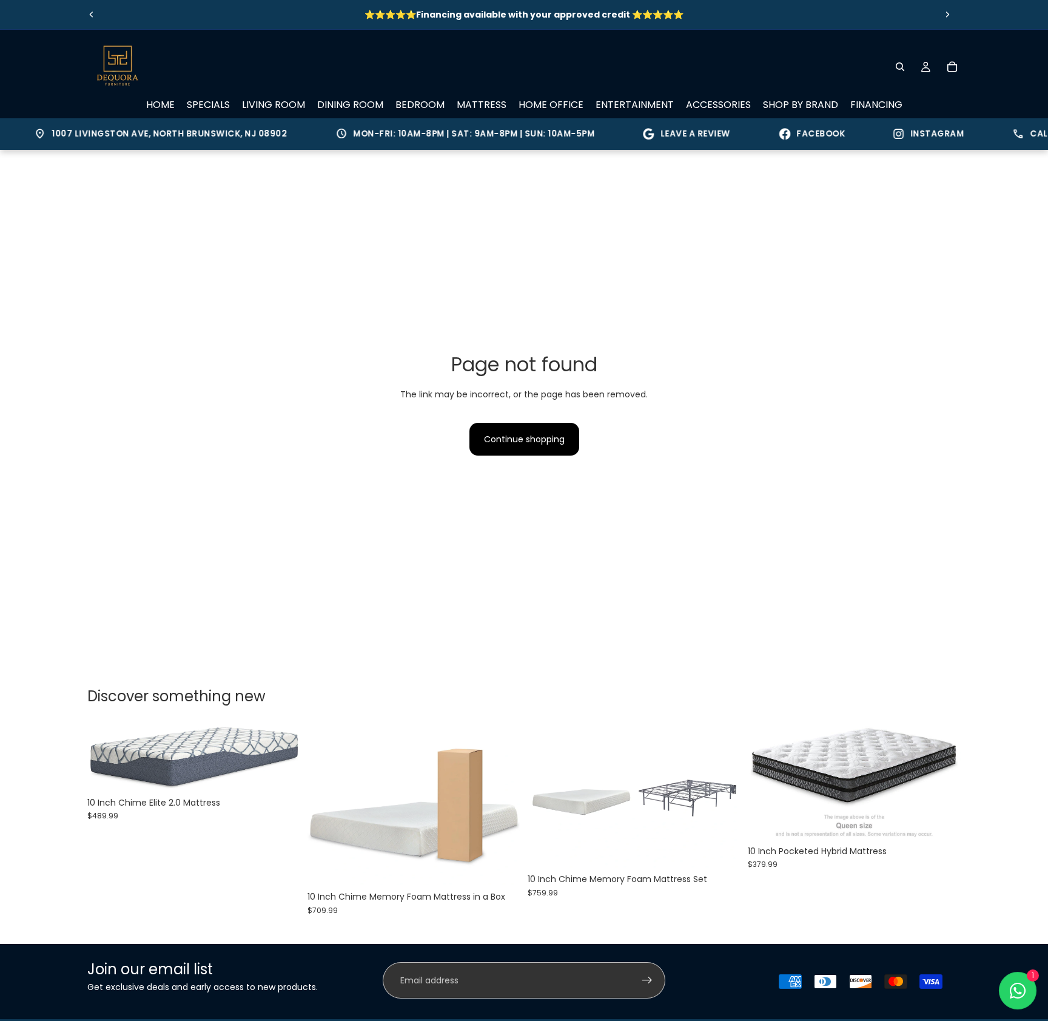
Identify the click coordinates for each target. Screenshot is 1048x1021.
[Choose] (281, 772)
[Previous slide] (91, 14)
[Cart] (952, 66)
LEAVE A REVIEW (681, 134)
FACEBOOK (806, 134)
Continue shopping (524, 439)
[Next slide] (947, 14)
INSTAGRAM (922, 134)
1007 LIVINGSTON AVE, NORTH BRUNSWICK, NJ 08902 (145, 134)
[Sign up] (647, 980)
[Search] (900, 66)
